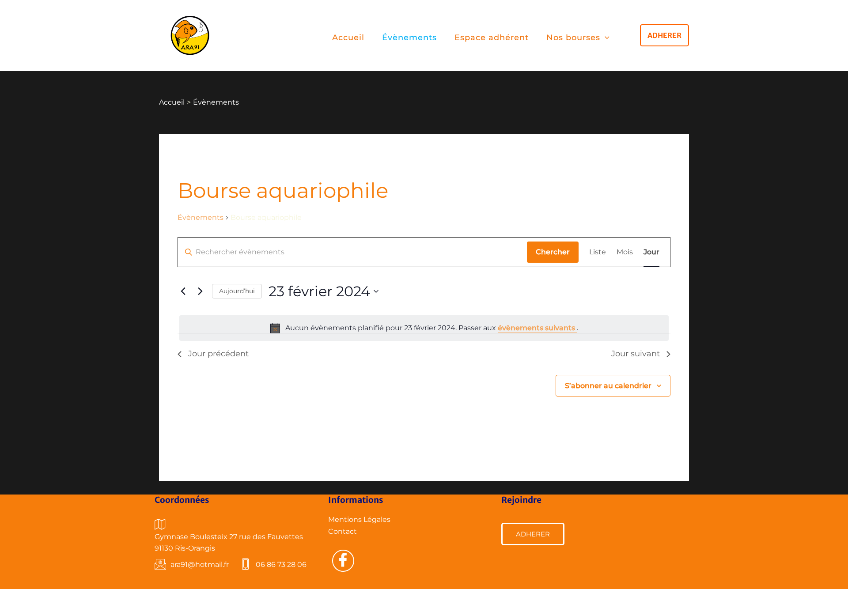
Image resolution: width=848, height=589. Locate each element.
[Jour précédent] (183, 291)
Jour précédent (218, 354)
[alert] (424, 328)
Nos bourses (573, 37)
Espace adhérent (491, 37)
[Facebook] (343, 561)
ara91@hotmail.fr (199, 564)
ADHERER (533, 534)
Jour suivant (635, 354)
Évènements (409, 37)
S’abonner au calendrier (608, 385)
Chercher (553, 252)
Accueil (348, 37)
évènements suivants (537, 328)
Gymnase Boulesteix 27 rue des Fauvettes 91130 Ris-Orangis (229, 542)
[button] (605, 37)
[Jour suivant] (200, 291)
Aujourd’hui (237, 291)
